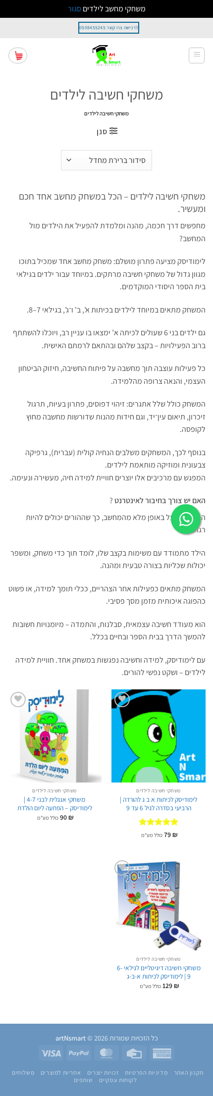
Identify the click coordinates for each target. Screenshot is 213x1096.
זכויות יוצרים (103, 1073)
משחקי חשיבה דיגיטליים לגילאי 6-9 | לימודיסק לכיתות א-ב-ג (159, 972)
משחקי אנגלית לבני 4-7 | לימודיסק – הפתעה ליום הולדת (54, 804)
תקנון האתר (189, 1073)
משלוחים (23, 1073)
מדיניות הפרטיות (146, 1073)
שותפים (83, 1080)
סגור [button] (74, 8)
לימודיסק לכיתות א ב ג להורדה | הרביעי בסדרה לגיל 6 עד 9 (158, 804)
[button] (197, 55)
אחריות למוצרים (61, 1073)
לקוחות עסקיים (118, 1080)
